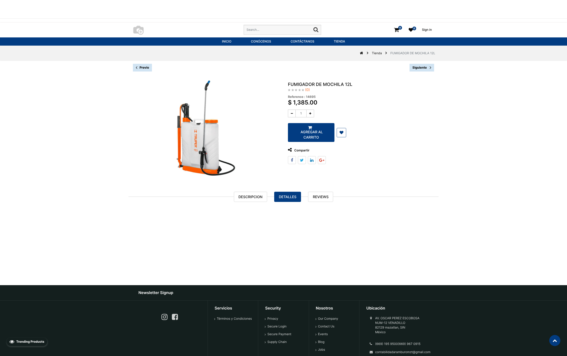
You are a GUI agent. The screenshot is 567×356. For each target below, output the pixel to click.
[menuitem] (227, 41)
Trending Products (30, 342)
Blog (321, 342)
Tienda (377, 53)
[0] (396, 29)
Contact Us (326, 326)
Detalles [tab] (287, 197)
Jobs (321, 350)
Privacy (272, 319)
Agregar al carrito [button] (311, 134)
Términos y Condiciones (234, 319)
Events (323, 334)
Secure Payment (279, 334)
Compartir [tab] (301, 150)
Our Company (328, 319)
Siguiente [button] (419, 68)
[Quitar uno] (292, 113)
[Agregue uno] (310, 113)
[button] (341, 132)
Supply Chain (277, 342)
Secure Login (276, 326)
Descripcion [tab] (250, 197)
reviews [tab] (320, 197)
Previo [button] (144, 68)
